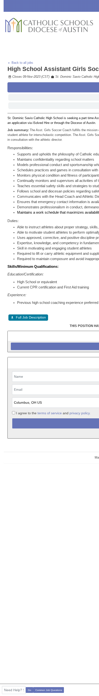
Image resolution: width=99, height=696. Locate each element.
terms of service (49, 413)
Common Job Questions (48, 690)
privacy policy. (80, 413)
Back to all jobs (22, 62)
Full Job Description (31, 317)
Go (29, 690)
